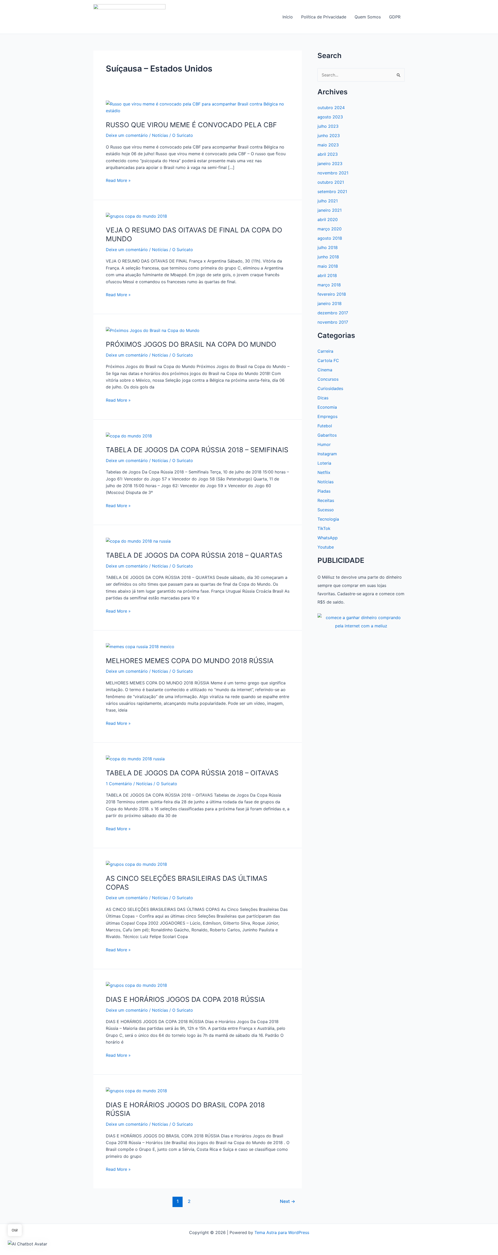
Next (287, 1201)
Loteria (324, 463)
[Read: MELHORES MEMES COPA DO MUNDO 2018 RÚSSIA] (140, 646)
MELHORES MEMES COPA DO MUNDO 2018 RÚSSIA (190, 661)
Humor (324, 444)
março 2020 (329, 228)
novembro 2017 (332, 322)
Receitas (325, 500)
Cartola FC (328, 360)
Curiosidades (330, 388)
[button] (27, 1243)
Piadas (323, 491)
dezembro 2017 (332, 312)
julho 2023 (327, 126)
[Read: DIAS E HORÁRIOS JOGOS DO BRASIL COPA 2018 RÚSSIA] (136, 1090)
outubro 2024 (331, 107)
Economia (327, 407)
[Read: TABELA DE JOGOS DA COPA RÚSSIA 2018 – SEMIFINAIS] (129, 435)
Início (287, 16)
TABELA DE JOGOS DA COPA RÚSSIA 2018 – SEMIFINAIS (197, 450)
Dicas (322, 397)
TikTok (323, 528)
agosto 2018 (329, 238)
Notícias (160, 135)
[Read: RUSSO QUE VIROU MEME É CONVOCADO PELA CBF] (197, 107)
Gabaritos (327, 435)
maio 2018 (327, 266)
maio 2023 (328, 144)
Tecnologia (328, 519)
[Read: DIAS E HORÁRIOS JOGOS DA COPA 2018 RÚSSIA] (136, 985)
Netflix (323, 472)
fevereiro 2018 (331, 294)
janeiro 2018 (329, 303)
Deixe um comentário (127, 135)
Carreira (325, 351)
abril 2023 (327, 154)
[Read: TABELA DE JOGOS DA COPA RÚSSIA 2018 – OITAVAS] (135, 758)
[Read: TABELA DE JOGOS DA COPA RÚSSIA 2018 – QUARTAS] (138, 540)
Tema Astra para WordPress (281, 1232)
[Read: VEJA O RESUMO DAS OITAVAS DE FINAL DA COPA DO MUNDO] (136, 215)
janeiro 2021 (329, 210)
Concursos (327, 379)
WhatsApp (327, 537)
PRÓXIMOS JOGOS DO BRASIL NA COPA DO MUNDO (191, 344)
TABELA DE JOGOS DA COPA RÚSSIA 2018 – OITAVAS (192, 773)
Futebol (324, 425)
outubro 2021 (330, 182)
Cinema (324, 369)
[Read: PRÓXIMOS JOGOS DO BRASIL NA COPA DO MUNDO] (152, 329)
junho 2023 (328, 135)
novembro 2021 (332, 172)
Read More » (118, 181)
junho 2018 (328, 256)
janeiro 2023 (329, 163)
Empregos (327, 416)
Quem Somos (368, 16)
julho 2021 (327, 200)
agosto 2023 (330, 116)
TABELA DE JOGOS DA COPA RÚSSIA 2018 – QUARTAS (194, 555)
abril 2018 (327, 275)
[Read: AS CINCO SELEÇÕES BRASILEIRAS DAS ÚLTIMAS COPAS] (136, 864)
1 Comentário (119, 783)
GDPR (394, 16)
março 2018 (329, 284)
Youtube (325, 547)
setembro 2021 (332, 191)
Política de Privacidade (323, 16)
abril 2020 (327, 219)
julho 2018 (327, 247)
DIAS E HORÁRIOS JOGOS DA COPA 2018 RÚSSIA (185, 999)
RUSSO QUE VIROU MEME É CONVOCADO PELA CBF (191, 125)
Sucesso (325, 509)
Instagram (327, 453)
